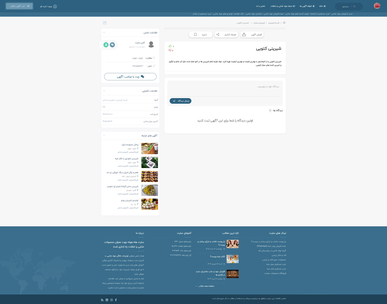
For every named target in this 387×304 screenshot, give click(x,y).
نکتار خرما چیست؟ (217, 256)
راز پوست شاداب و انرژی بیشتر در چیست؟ (268, 241)
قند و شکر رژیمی (279, 255)
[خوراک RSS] (102, 300)
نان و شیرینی (273, 22)
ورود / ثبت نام (46, 6)
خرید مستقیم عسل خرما (276, 264)
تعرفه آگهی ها (306, 6)
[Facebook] (116, 300)
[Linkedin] (107, 300)
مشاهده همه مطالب (206, 286)
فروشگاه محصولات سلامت (275, 273)
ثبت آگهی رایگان (17, 6)
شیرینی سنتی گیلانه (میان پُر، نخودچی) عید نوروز (117, 186)
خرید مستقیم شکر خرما (276, 268)
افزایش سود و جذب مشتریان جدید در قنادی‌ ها (210, 273)
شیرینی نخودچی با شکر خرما (126, 158)
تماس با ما (260, 6)
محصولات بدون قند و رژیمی (274, 259)
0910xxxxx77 (137, 66)
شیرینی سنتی (259, 22)
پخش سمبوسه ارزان (130, 144)
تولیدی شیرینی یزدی (129, 200)
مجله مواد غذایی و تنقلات (281, 6)
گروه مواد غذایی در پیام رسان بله (272, 250)
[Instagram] (111, 300)
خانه (321, 6)
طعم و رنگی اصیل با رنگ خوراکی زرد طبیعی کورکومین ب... (114, 172)
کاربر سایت (140, 43)
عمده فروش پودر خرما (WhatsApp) (271, 246)
